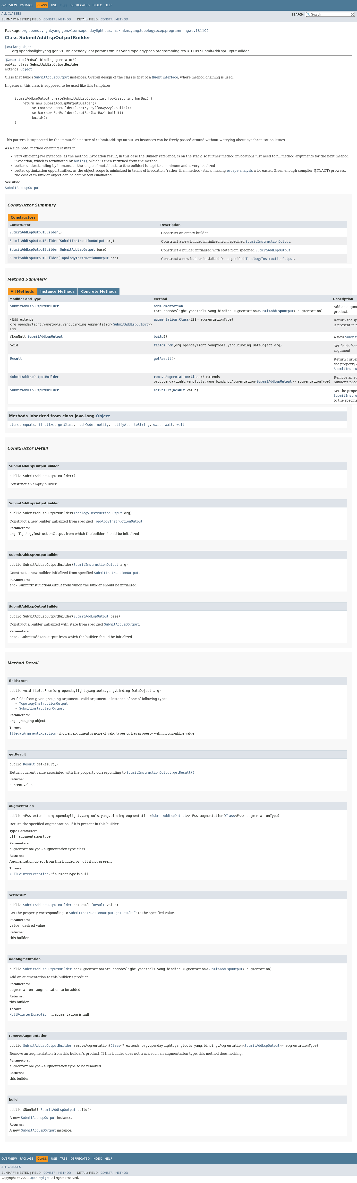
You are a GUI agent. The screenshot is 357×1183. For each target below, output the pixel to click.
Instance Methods (57, 291)
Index (97, 5)
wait (157, 425)
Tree (64, 5)
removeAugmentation (171, 377)
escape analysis (240, 170)
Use (54, 5)
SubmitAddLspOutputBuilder (33, 232)
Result (16, 358)
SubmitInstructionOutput (82, 241)
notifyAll (121, 425)
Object (26, 69)
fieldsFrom (163, 345)
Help (108, 5)
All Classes (11, 13)
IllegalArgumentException (32, 733)
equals (29, 425)
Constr (49, 19)
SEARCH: (298, 14)
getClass (66, 425)
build (158, 336)
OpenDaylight (40, 1178)
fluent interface (165, 77)
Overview (9, 5)
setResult (162, 390)
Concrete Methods (99, 291)
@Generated (14, 60)
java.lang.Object (19, 47)
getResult (162, 358)
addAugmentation (168, 306)
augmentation (165, 319)
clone (14, 425)
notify (103, 425)
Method (64, 19)
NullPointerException (28, 874)
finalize (46, 425)
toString (141, 425)
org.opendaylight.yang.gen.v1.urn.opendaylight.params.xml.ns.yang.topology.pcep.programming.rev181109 (115, 31)
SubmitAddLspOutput (77, 249)
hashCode (85, 425)
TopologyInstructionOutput (84, 258)
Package (26, 5)
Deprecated (80, 5)
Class (184, 319)
